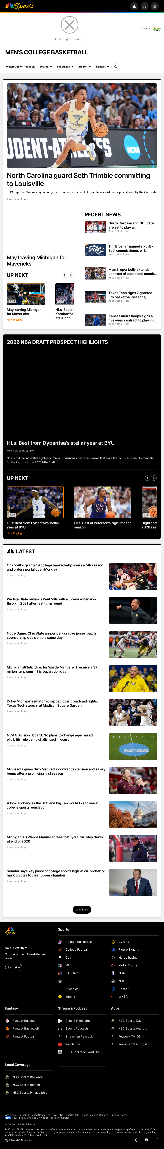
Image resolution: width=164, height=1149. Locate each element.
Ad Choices (101, 1115)
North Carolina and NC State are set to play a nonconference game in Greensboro (131, 225)
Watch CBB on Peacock (20, 66)
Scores (44, 66)
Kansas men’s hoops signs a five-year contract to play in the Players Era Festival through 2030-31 (130, 318)
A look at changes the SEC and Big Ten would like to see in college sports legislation (52, 805)
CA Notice (42, 1117)
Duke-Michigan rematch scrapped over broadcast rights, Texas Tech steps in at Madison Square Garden (52, 703)
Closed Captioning (40, 1115)
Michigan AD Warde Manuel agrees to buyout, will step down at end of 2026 (55, 839)
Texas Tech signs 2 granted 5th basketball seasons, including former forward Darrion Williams (130, 295)
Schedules (63, 66)
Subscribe (14, 967)
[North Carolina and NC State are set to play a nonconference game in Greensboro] (95, 227)
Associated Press (17, 199)
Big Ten (82, 66)
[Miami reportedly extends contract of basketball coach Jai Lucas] (95, 273)
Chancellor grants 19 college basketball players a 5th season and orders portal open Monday (55, 567)
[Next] (71, 275)
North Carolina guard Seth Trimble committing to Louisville (78, 179)
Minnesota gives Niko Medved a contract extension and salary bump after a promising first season (56, 771)
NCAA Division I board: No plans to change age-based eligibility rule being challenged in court (50, 737)
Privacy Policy (119, 1115)
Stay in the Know (16, 947)
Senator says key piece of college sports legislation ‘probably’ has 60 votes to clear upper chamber (56, 873)
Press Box (87, 1115)
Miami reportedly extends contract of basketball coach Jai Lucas (131, 271)
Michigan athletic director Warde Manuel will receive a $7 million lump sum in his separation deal (52, 669)
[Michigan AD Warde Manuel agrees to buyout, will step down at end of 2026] (133, 848)
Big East (101, 66)
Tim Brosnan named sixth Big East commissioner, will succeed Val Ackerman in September (131, 248)
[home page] (19, 6)
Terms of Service (60, 1117)
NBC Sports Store (70, 1115)
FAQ (55, 1115)
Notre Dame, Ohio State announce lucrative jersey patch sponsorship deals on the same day (51, 635)
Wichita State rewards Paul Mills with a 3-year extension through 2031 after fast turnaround (51, 601)
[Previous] (64, 275)
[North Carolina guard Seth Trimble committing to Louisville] (82, 125)
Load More (82, 909)
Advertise (10, 1115)
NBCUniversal (28, 1124)
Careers (22, 1115)
